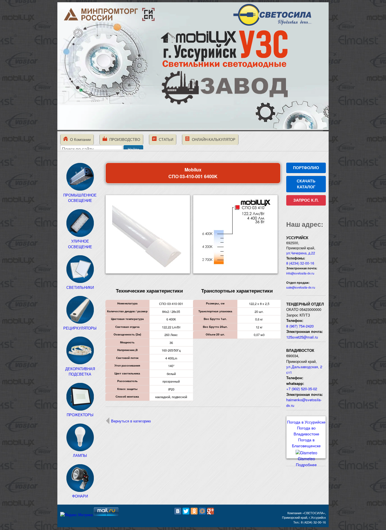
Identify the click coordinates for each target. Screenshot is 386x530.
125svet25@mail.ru (302, 337)
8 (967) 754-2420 (300, 326)
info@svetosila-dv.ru (300, 273)
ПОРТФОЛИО (306, 167)
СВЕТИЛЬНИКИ (80, 287)
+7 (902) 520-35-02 (301, 388)
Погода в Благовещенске (306, 442)
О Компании (79, 139)
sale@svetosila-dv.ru (300, 287)
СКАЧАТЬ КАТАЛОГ (306, 184)
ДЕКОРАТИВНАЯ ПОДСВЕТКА (80, 371)
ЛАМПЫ (80, 455)
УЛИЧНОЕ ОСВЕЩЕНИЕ (80, 243)
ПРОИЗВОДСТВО (123, 139)
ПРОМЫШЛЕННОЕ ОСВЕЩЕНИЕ (80, 197)
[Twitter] (186, 511)
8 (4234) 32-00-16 (300, 263)
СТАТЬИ (165, 139)
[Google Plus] (210, 511)
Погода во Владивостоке (306, 431)
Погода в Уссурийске (306, 422)
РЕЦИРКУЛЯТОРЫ (80, 328)
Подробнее (306, 464)
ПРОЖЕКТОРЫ (80, 414)
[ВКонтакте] (177, 511)
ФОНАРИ (80, 496)
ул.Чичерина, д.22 (300, 252)
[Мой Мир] (202, 511)
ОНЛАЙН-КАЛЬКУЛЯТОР (212, 139)
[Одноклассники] (194, 511)
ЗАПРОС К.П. (306, 200)
